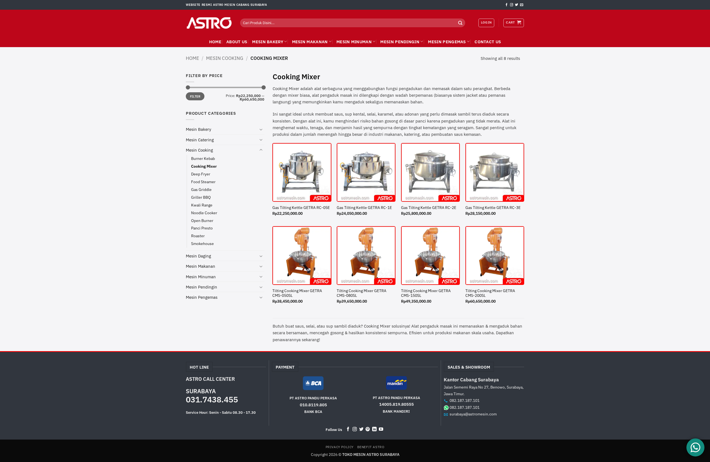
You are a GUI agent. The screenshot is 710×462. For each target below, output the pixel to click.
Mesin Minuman (354, 41)
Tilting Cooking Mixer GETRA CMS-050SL (297, 293)
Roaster (198, 235)
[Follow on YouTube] (381, 429)
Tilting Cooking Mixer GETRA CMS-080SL (361, 293)
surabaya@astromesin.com (473, 414)
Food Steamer (203, 181)
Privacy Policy (340, 447)
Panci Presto (202, 228)
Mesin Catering (200, 139)
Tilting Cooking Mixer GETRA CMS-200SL (490, 293)
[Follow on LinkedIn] (374, 429)
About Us (236, 41)
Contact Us (488, 41)
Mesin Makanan (310, 41)
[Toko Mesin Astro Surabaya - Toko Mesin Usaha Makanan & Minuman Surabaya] (209, 23)
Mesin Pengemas (447, 41)
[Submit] (460, 22)
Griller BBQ (201, 197)
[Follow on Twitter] (516, 5)
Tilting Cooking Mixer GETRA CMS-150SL (426, 293)
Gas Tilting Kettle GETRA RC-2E (428, 207)
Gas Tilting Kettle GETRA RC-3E (493, 207)
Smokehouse (202, 243)
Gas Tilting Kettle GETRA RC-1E (364, 207)
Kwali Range (201, 205)
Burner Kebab (203, 158)
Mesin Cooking (224, 58)
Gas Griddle (201, 189)
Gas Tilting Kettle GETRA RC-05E (301, 207)
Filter (195, 96)
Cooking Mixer (204, 166)
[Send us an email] (521, 5)
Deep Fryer (200, 174)
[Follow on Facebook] (506, 5)
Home (192, 58)
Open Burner (202, 220)
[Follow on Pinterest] (368, 429)
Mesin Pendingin (399, 41)
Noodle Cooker (204, 212)
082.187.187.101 (465, 400)
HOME (215, 41)
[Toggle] (261, 129)
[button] (513, 23)
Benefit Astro (371, 447)
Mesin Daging (198, 256)
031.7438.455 (212, 399)
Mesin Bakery (267, 41)
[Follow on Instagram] (511, 5)
